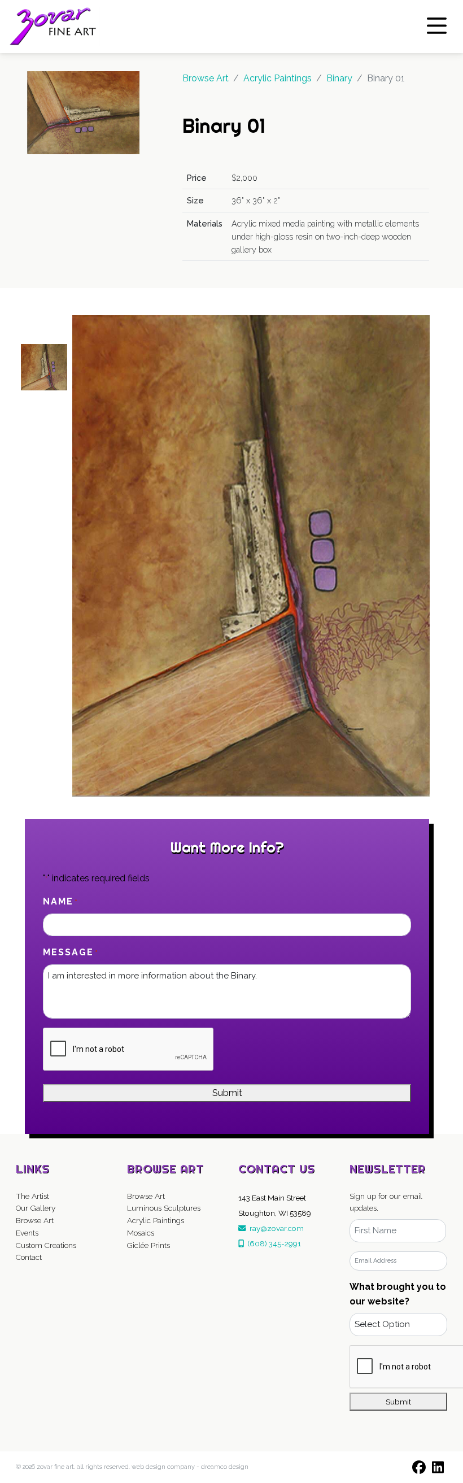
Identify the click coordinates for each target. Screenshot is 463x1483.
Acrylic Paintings (155, 1220)
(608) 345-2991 (272, 1243)
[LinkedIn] (438, 1467)
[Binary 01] (83, 112)
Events (27, 1232)
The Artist (32, 1196)
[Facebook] (419, 1467)
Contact (29, 1257)
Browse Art (205, 78)
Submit (227, 1093)
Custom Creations (46, 1245)
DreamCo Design (224, 1467)
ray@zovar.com (275, 1228)
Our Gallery (35, 1207)
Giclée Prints (148, 1245)
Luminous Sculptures (163, 1207)
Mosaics (140, 1232)
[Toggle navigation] (437, 26)
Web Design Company (163, 1467)
